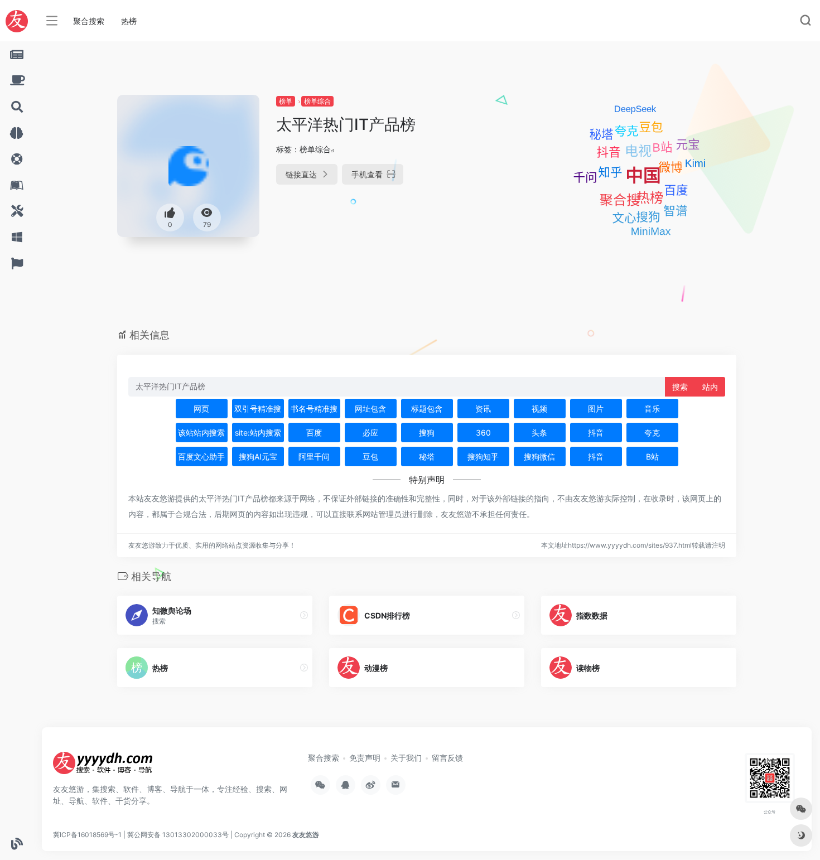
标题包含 (426, 408)
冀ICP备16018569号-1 (87, 834)
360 (483, 432)
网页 (201, 408)
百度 (314, 432)
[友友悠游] (103, 766)
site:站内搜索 (258, 432)
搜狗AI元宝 (258, 456)
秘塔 (427, 456)
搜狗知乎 (483, 456)
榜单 (285, 101)
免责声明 (364, 757)
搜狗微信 (539, 456)
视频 (539, 408)
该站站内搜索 (201, 432)
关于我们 (406, 757)
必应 (370, 432)
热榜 (129, 21)
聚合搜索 (88, 21)
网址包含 (370, 408)
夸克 (652, 432)
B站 (652, 456)
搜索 (680, 387)
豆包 (370, 456)
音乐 (652, 408)
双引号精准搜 (257, 408)
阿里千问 (314, 456)
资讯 (483, 408)
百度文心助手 (201, 456)
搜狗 (427, 432)
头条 (539, 432)
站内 (710, 387)
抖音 (596, 432)
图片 (596, 408)
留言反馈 (447, 757)
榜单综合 (317, 101)
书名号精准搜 (314, 408)
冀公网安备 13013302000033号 (178, 834)
